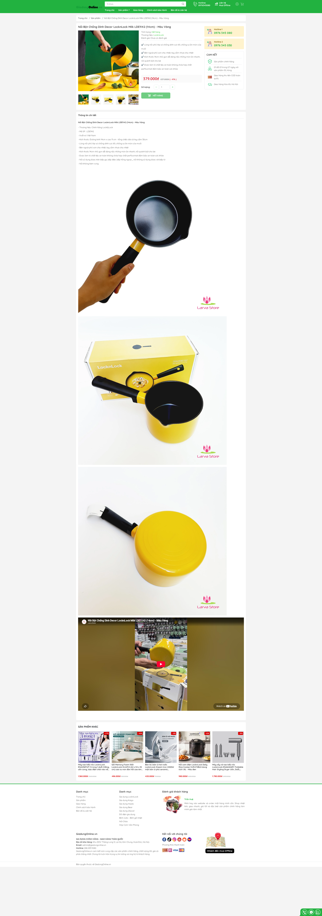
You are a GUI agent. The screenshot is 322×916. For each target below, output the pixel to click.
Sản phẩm (123, 10)
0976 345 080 (223, 33)
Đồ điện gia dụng (127, 814)
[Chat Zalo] (317, 912)
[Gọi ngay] (304, 912)
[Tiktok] (169, 839)
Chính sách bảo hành (157, 10)
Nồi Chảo (123, 821)
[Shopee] (184, 839)
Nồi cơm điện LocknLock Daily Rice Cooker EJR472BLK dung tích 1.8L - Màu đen (152, 767)
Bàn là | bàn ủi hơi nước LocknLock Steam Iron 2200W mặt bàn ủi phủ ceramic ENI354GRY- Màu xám (118, 767)
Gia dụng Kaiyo (126, 800)
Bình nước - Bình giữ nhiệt (130, 818)
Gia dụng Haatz (126, 803)
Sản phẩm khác (88, 726)
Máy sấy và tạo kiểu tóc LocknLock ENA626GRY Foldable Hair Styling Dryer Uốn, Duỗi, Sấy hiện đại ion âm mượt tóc (186, 767)
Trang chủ (109, 10)
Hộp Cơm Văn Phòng (129, 825)
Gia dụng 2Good (126, 811)
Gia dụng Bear (125, 807)
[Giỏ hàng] (243, 4)
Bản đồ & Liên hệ (179, 10)
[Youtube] (179, 839)
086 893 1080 (90, 848)
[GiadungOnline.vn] (89, 7)
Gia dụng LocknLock (128, 796)
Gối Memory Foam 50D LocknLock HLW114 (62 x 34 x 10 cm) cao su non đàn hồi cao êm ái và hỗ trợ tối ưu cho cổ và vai (86, 767)
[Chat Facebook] (311, 912)
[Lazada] (189, 839)
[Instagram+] (174, 839)
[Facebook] (164, 839)
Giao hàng (138, 10)
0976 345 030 (223, 45)
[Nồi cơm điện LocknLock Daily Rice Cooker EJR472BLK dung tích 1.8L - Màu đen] (153, 747)
